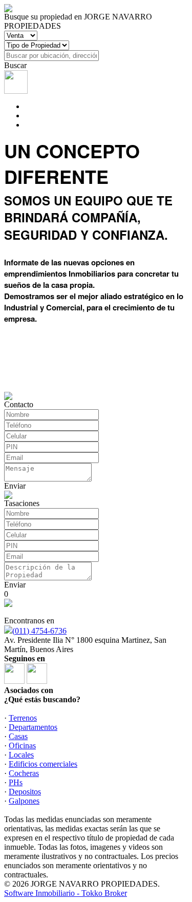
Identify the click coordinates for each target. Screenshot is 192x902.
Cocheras (24, 773)
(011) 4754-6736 (39, 630)
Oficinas (22, 745)
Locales (21, 754)
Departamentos (33, 727)
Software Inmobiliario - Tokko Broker (65, 893)
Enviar (15, 485)
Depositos (25, 791)
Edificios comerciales (43, 764)
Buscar (15, 65)
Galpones (24, 800)
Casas (18, 736)
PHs (16, 782)
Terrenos (23, 718)
